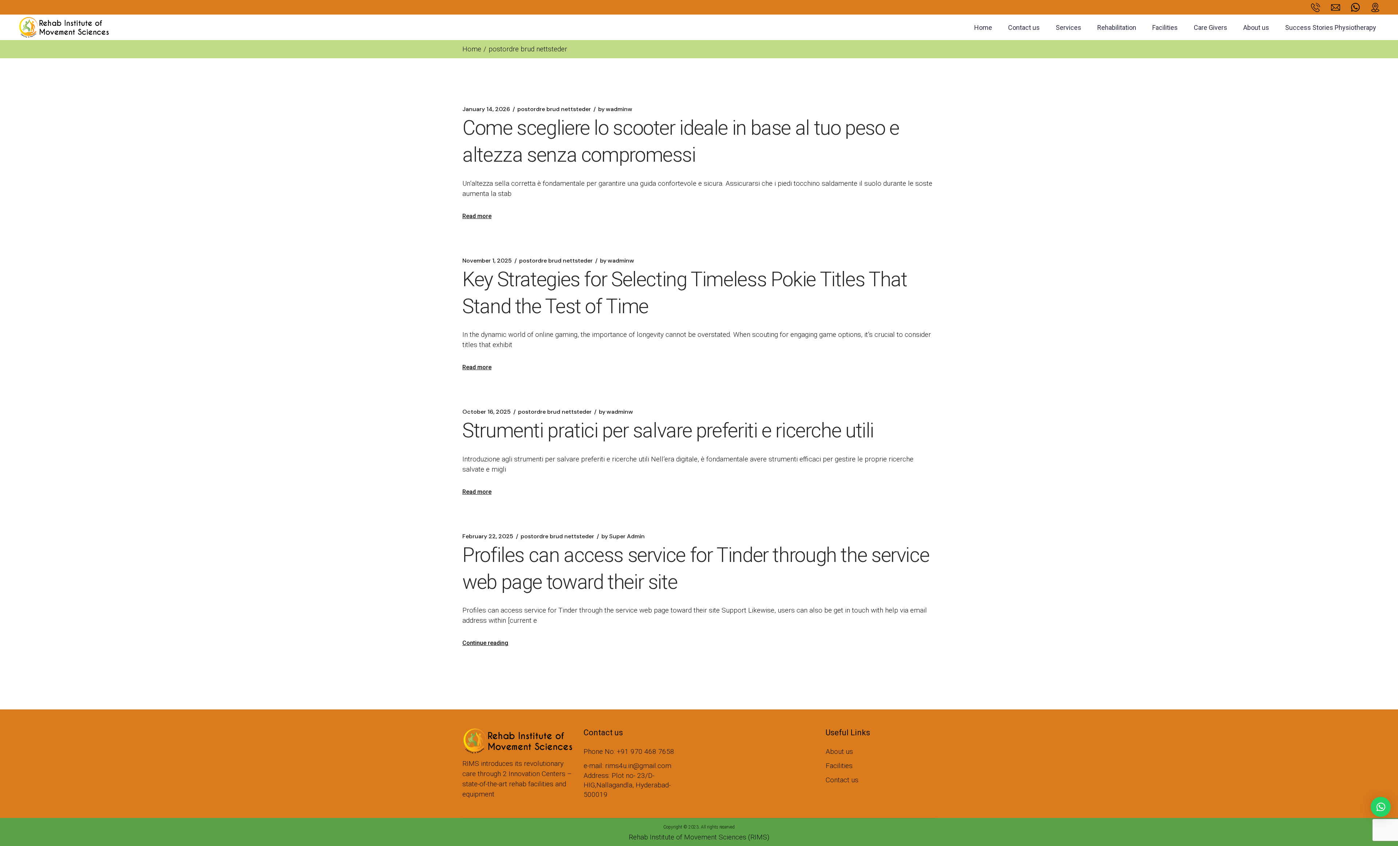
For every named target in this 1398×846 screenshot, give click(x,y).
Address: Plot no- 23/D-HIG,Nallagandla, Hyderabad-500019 (627, 785)
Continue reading (485, 643)
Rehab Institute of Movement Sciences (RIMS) (699, 837)
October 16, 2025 (486, 412)
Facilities (839, 766)
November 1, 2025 (487, 260)
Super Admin (623, 536)
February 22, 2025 (487, 536)
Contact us (842, 780)
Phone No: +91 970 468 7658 (629, 751)
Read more (476, 216)
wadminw (615, 109)
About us (839, 751)
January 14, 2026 (486, 109)
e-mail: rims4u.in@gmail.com (627, 766)
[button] (1381, 807)
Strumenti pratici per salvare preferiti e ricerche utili (668, 430)
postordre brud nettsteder (554, 109)
